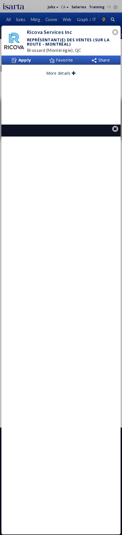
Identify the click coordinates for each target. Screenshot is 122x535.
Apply (24, 60)
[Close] (116, 33)
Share (103, 60)
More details (59, 73)
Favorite (64, 60)
